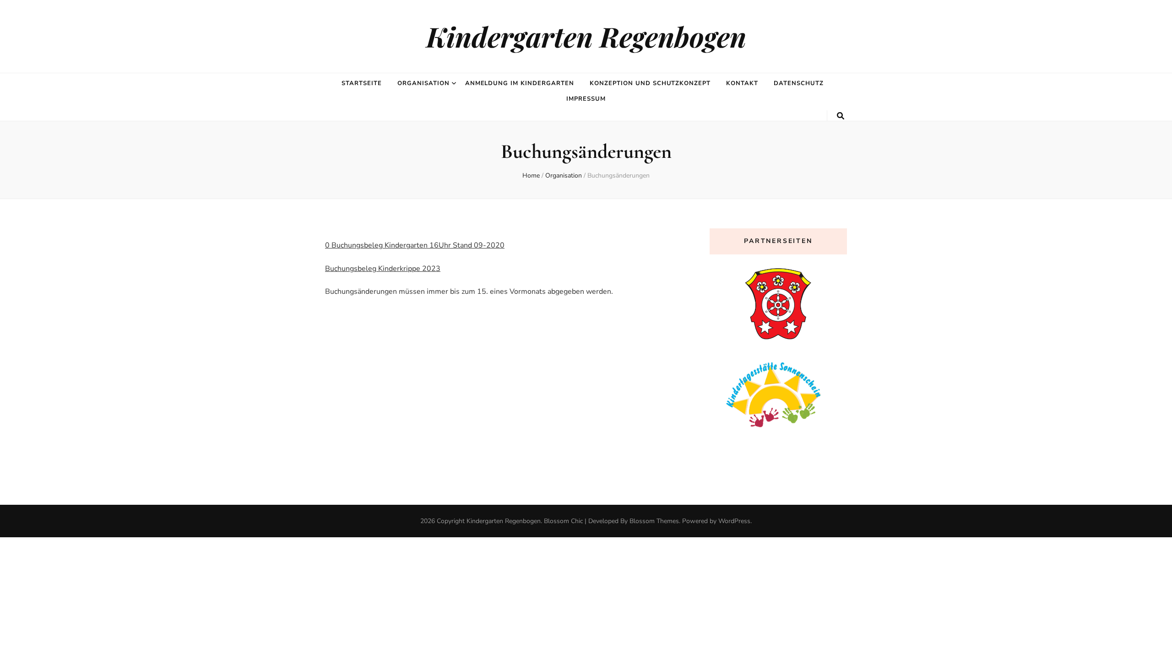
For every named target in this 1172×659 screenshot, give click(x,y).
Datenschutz (799, 83)
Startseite (362, 83)
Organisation (423, 83)
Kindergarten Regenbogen (586, 36)
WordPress (734, 521)
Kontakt (742, 83)
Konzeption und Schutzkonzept (650, 83)
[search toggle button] (840, 116)
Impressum (586, 99)
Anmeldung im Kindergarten (519, 83)
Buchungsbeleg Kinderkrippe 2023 (382, 269)
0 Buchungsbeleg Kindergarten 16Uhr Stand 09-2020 (415, 245)
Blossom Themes (654, 521)
